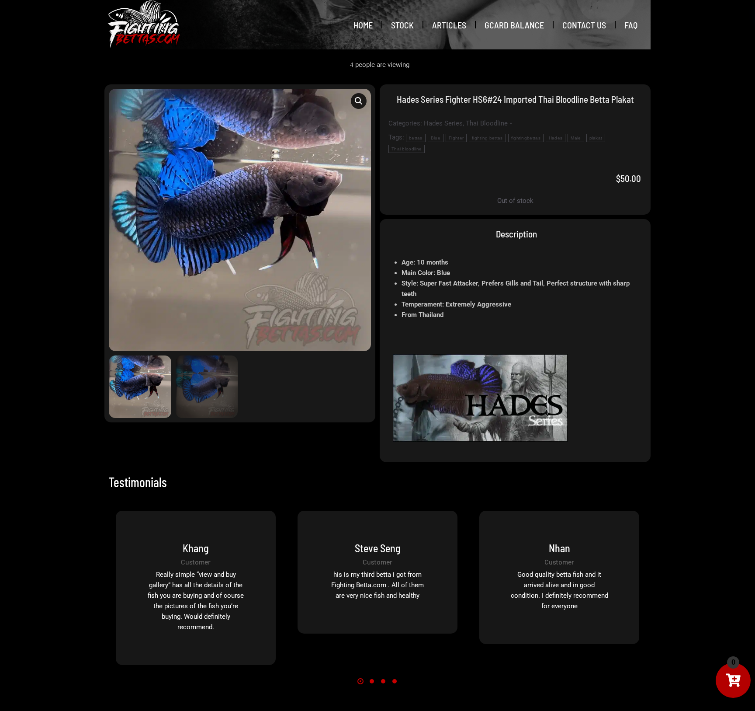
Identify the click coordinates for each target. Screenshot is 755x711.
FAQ (630, 25)
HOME (363, 25)
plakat (596, 138)
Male (576, 138)
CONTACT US (584, 25)
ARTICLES (449, 25)
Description (516, 233)
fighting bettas (487, 138)
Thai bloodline (406, 148)
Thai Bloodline (487, 123)
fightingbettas (525, 138)
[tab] (515, 233)
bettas (416, 138)
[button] (359, 101)
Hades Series (443, 123)
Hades (556, 138)
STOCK (402, 25)
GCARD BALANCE (514, 25)
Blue (435, 138)
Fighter (456, 138)
